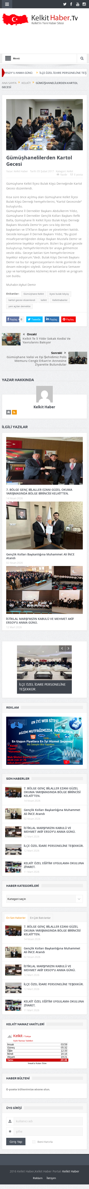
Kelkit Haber (21, 171)
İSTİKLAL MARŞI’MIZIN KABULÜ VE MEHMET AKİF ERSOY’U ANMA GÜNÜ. (40, 620)
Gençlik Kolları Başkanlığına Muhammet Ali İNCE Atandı (40, 556)
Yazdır (63, 174)
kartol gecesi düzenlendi (21, 300)
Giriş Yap (16, 1141)
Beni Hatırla (45, 1141)
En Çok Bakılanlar (40, 917)
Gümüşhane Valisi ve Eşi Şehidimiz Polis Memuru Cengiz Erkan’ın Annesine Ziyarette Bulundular (36, 361)
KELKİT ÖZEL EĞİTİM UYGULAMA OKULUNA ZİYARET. (54, 865)
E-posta (78, 174)
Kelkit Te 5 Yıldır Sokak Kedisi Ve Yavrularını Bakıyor (47, 340)
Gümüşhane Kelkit (34, 293)
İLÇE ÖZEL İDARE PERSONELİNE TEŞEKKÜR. (46, 72)
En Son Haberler (16, 917)
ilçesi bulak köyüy (59, 293)
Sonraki (56, 353)
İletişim (51, 1178)
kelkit (44, 300)
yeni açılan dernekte (19, 306)
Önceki (32, 334)
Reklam (37, 1178)
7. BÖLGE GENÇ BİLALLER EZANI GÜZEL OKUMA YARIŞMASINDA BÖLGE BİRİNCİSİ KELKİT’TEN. (39, 491)
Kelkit (70, 171)
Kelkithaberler (59, 300)
